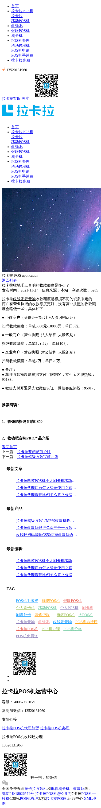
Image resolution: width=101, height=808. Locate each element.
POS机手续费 (22, 55)
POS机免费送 (27, 636)
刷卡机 (17, 36)
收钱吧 (17, 26)
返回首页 (9, 447)
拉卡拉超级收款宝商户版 (37, 457)
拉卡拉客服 (20, 60)
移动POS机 (20, 21)
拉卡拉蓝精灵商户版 (34, 452)
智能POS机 (51, 601)
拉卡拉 (17, 16)
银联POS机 (20, 31)
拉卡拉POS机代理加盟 (20, 728)
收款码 (79, 789)
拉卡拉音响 (25, 622)
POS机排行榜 (86, 622)
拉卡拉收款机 (35, 789)
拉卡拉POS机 (22, 11)
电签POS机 (66, 615)
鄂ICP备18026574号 (18, 794)
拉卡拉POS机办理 (55, 728)
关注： (27, 99)
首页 (15, 6)
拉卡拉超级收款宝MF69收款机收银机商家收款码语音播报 (47, 521)
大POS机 (85, 615)
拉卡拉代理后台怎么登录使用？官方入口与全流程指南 (47, 488)
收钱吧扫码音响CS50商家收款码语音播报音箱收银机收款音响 (47, 535)
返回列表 (9, 280)
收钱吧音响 (62, 622)
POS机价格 (72, 629)
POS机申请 (20, 50)
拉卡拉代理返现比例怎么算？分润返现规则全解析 (47, 495)
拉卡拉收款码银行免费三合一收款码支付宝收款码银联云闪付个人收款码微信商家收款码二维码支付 (47, 528)
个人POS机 (69, 608)
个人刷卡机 (25, 608)
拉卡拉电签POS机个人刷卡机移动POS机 (47, 481)
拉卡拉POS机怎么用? (52, 794)
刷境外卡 (23, 615)
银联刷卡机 (60, 789)
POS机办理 (20, 41)
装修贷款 (42, 615)
